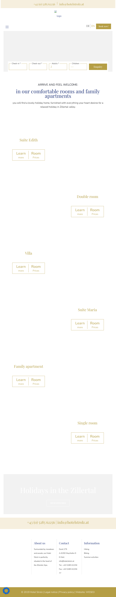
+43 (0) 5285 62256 (44, 4)
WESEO (90, 592)
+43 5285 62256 (70, 565)
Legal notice (50, 592)
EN (93, 26)
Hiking (86, 549)
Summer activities (91, 557)
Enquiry (98, 66)
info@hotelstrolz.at (71, 4)
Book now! (104, 26)
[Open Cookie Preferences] (6, 593)
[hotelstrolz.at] (57, 16)
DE (88, 26)
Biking (86, 553)
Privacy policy (66, 592)
